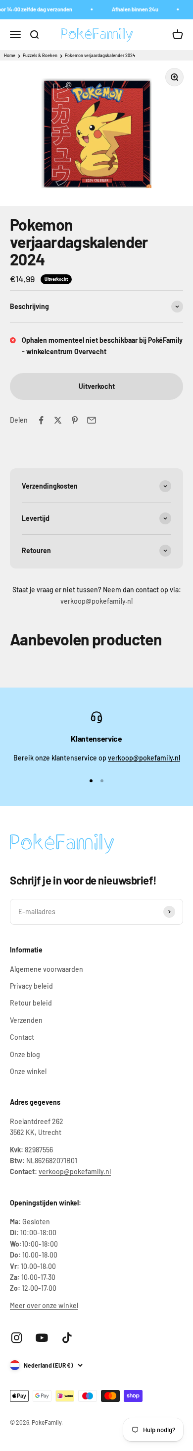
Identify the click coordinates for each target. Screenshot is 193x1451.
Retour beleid (31, 1003)
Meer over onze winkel (44, 1305)
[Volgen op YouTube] (41, 1337)
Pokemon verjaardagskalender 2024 (100, 55)
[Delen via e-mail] (91, 420)
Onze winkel (28, 1071)
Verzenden (26, 1020)
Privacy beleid (31, 986)
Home (9, 55)
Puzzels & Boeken (40, 55)
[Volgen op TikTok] (67, 1337)
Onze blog (25, 1054)
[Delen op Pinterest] (74, 420)
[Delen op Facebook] (41, 420)
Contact (22, 1037)
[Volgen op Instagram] (16, 1337)
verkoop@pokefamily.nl (144, 758)
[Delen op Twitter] (57, 420)
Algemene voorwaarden (46, 969)
